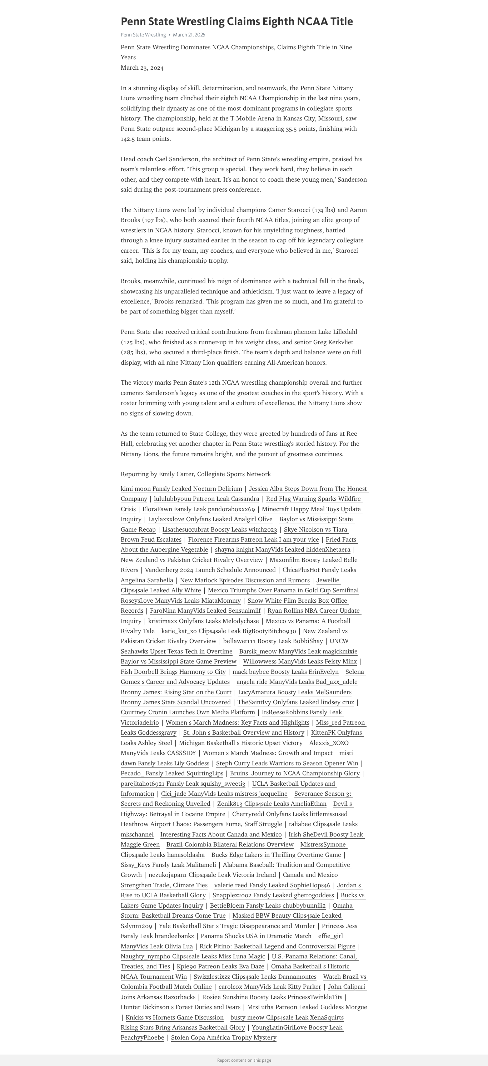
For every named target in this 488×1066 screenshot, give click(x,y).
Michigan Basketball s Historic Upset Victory (241, 743)
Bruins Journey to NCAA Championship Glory (295, 773)
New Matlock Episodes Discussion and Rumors (245, 580)
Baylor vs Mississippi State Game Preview (178, 661)
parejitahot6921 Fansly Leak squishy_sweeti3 (183, 784)
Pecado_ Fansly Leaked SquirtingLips (172, 773)
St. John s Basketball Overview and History (243, 732)
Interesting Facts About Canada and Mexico (221, 834)
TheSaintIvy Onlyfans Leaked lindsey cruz (296, 702)
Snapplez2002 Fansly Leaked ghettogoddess (273, 895)
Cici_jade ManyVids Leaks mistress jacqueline (224, 794)
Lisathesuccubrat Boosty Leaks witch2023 (220, 529)
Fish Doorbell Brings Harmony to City (173, 672)
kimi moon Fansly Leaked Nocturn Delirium (181, 489)
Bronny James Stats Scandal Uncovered (176, 702)
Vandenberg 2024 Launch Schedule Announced (210, 570)
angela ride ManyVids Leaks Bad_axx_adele (297, 682)
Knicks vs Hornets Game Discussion (175, 1017)
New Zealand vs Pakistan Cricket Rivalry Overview (192, 560)
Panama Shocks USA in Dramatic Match (256, 936)
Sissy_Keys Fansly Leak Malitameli (168, 865)
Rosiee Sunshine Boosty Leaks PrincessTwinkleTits (272, 997)
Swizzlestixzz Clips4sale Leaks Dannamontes (255, 977)
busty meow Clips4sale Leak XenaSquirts (287, 1017)
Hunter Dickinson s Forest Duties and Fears (180, 1007)
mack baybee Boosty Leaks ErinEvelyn (286, 672)
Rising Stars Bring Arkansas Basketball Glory (183, 1027)
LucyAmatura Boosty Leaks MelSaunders (295, 692)
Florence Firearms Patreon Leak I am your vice (253, 539)
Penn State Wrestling (143, 34)
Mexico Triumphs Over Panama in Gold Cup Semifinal (283, 590)
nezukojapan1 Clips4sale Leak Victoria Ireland (212, 875)
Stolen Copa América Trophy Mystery (224, 1037)
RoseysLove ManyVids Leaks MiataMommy (181, 600)
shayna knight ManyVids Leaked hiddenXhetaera (282, 549)
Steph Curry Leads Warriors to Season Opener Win (287, 763)
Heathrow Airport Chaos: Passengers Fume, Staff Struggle (201, 824)
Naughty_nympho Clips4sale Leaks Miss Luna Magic (193, 956)
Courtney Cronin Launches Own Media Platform (188, 712)
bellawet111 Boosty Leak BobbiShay (273, 641)
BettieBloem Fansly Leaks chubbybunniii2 (268, 905)
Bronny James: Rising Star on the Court (176, 692)
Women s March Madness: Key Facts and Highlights (237, 722)
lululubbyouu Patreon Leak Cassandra (206, 499)
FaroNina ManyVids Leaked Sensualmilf (205, 611)
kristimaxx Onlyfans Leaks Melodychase (203, 621)
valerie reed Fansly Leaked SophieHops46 (272, 885)
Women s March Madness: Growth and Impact (268, 753)
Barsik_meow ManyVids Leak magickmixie (298, 651)
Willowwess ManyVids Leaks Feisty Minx (300, 661)
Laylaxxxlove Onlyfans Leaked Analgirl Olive (210, 519)
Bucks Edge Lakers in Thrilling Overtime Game (276, 855)
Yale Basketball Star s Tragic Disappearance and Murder (237, 926)
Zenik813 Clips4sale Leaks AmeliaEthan (272, 804)
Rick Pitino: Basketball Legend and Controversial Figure (277, 946)
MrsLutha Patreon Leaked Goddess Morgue (307, 1007)
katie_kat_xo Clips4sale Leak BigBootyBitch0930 (228, 631)
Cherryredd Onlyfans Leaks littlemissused (290, 814)
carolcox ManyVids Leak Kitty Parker (270, 987)
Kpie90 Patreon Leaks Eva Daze (220, 966)
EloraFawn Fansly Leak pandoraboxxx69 (199, 509)
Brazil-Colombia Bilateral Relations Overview (230, 844)
